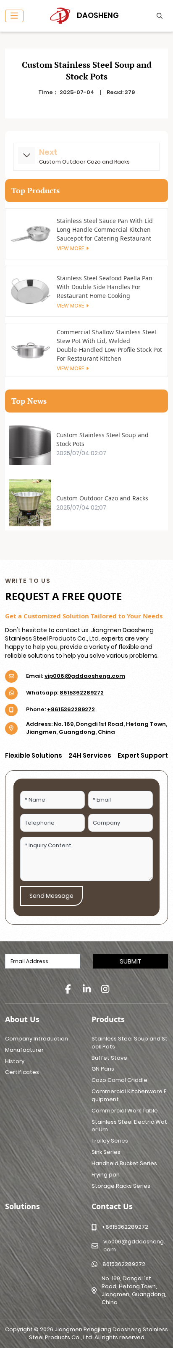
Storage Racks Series (121, 1186)
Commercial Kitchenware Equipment (129, 1095)
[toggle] (14, 16)
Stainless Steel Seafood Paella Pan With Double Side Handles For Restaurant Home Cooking (104, 287)
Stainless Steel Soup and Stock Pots (130, 1043)
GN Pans (103, 1069)
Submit (131, 961)
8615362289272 (82, 693)
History (14, 1061)
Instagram (105, 989)
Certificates (22, 1072)
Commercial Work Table (125, 1111)
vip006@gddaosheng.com (85, 676)
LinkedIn (86, 989)
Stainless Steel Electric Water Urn (129, 1126)
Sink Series (106, 1152)
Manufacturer (24, 1050)
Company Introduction (36, 1039)
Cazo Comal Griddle (119, 1080)
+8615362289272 (71, 709)
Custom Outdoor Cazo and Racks (84, 161)
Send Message (51, 896)
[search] (158, 16)
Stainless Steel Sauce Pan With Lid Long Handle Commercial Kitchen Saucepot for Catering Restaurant (105, 229)
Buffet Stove (109, 1058)
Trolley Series (110, 1141)
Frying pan (106, 1175)
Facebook (68, 989)
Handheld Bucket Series (124, 1163)
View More (70, 248)
